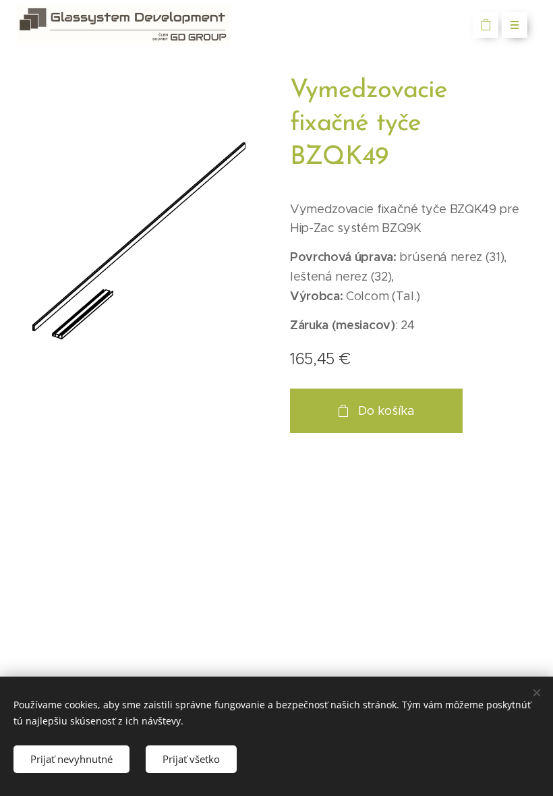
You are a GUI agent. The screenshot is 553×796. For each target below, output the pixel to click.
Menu (514, 25)
